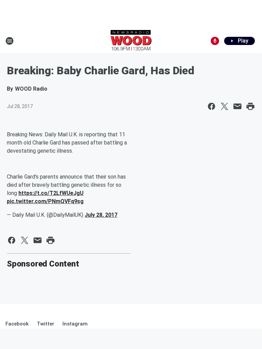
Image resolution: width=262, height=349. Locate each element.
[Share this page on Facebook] (211, 106)
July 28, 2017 (101, 215)
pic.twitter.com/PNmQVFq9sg (45, 201)
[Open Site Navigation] (9, 41)
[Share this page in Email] (237, 106)
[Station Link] (131, 41)
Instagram (75, 324)
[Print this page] (250, 106)
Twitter (45, 324)
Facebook (17, 324)
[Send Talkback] (215, 41)
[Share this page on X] (224, 106)
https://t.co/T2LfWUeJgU (51, 193)
